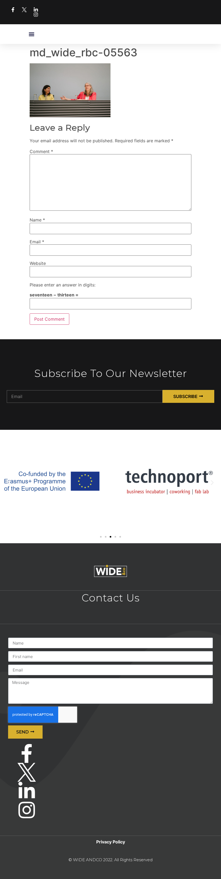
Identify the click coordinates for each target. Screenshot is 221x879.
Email (37, 242)
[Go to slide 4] (115, 537)
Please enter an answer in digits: (62, 285)
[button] (31, 34)
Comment (41, 151)
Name (37, 220)
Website (38, 263)
